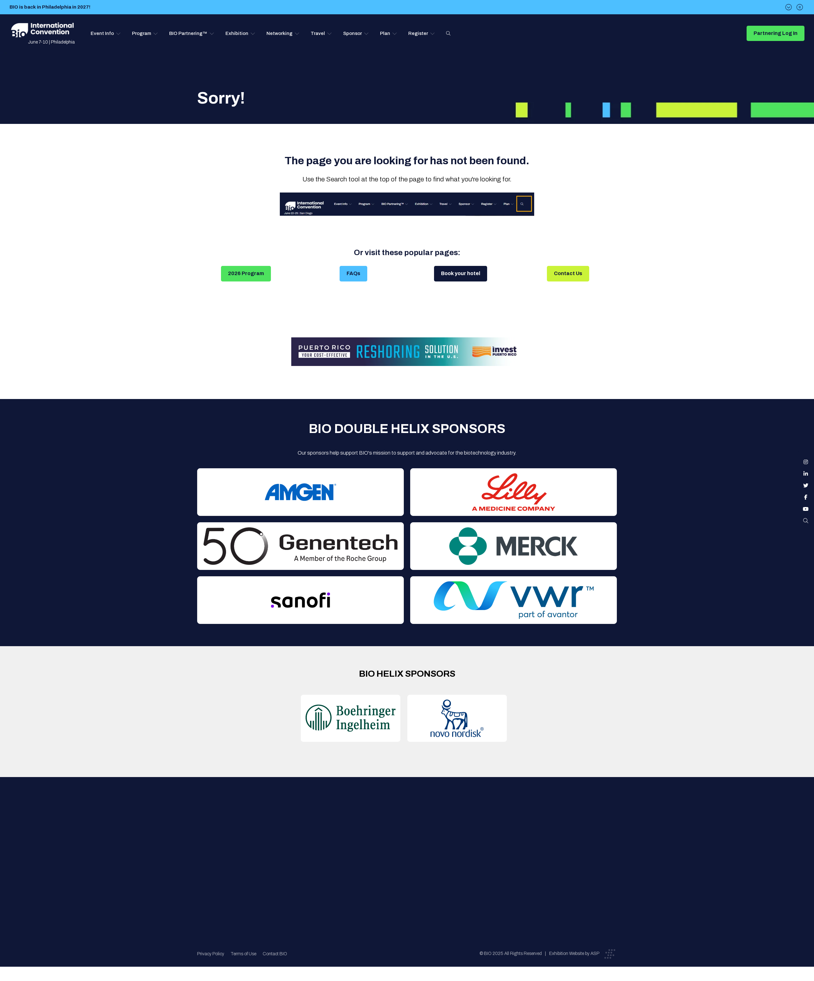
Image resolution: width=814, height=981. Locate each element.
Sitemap (405, 876)
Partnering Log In (775, 33)
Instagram (806, 462)
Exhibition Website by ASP (574, 953)
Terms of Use (243, 953)
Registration (410, 850)
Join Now (307, 850)
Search (448, 33)
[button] (106, 33)
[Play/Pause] (799, 7)
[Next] (788, 7)
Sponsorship (410, 863)
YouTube (806, 509)
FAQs (353, 273)
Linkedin (806, 474)
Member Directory (317, 838)
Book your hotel (460, 273)
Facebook (806, 497)
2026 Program (246, 273)
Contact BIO (275, 953)
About (304, 825)
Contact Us (568, 273)
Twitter (806, 485)
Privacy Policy (210, 953)
